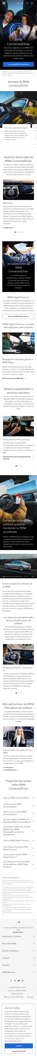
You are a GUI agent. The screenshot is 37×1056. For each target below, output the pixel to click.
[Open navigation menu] (32, 3)
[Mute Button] (32, 577)
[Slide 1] (15, 232)
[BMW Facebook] (11, 981)
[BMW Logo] (4, 3)
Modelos (5, 965)
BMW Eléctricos (8, 972)
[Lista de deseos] (27, 3)
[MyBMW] (18, 3)
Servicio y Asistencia (10, 951)
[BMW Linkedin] (22, 981)
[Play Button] (2, 576)
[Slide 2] (17, 232)
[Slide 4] (22, 232)
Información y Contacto (11, 936)
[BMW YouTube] (18, 981)
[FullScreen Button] (35, 577)
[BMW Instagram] (15, 981)
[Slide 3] (20, 232)
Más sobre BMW (9, 943)
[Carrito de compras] (23, 3)
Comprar (5, 958)
